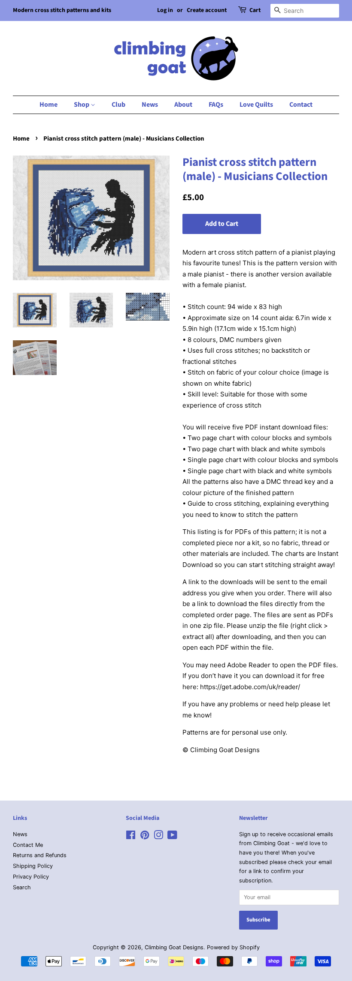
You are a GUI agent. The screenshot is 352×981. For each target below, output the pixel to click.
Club (118, 104)
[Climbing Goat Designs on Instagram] (158, 837)
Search (22, 887)
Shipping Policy (33, 866)
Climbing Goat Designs (174, 947)
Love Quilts (256, 104)
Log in (165, 10)
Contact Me (28, 845)
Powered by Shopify (233, 947)
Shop (82, 104)
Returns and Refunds (40, 855)
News (150, 104)
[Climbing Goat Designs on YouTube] (172, 837)
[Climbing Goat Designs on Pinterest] (144, 837)
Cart (255, 10)
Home (48, 104)
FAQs (216, 104)
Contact (301, 104)
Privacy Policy (31, 876)
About (183, 104)
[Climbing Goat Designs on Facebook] (131, 837)
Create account (207, 10)
